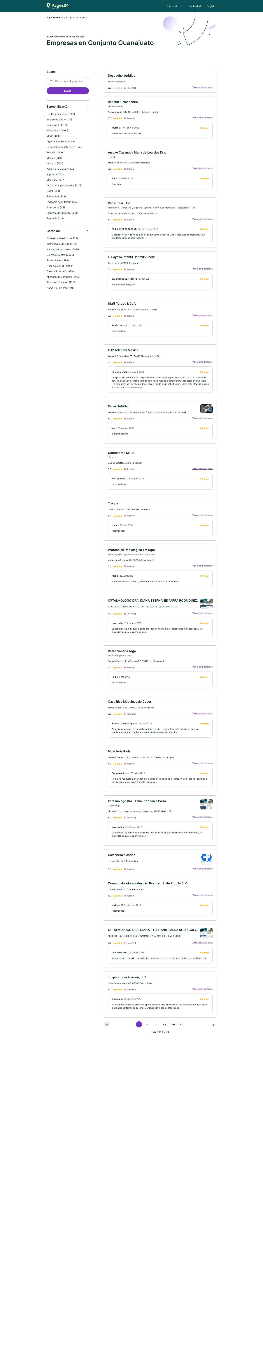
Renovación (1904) (57, 130)
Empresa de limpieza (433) (62, 212)
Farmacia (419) (55, 218)
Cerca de (53, 231)
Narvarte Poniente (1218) (61, 287)
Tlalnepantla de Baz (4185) (62, 243)
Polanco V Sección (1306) (61, 282)
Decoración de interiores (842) (64, 146)
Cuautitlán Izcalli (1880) (60, 271)
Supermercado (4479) (59, 119)
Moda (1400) (54, 136)
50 (181, 1024)
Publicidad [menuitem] (195, 6)
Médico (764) (54, 157)
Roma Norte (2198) (58, 260)
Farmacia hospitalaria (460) (62, 201)
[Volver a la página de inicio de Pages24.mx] (58, 6)
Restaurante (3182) (57, 125)
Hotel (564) (53, 190)
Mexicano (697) (56, 179)
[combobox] (68, 81)
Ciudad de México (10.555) (62, 238)
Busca (67, 90)
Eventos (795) (55, 152)
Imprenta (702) (55, 174)
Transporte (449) (56, 207)
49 (173, 1024)
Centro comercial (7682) (61, 114)
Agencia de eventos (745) (61, 168)
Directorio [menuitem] (172, 6)
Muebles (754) (55, 163)
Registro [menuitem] (211, 6)
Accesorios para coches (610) (64, 185)
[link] (160, 81)
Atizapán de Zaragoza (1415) (63, 276)
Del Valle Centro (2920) (60, 254)
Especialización (58, 106)
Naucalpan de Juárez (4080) (63, 249)
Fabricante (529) (56, 196)
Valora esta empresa (202, 87)
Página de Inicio (55, 17)
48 (164, 1024)
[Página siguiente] (213, 1024)
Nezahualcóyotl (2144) (60, 265)
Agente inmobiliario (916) (61, 141)
